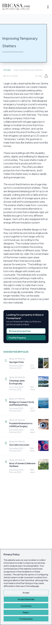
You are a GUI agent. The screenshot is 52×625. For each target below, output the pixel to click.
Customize (26, 606)
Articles (7, 70)
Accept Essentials (26, 599)
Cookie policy (26, 618)
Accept (26, 592)
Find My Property (17, 337)
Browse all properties (20, 331)
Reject (26, 612)
